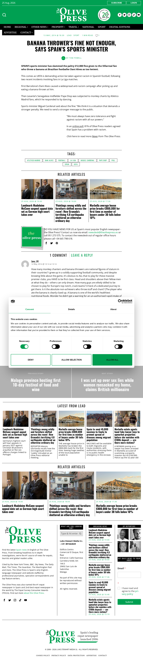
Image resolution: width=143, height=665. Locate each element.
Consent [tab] (29, 309)
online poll (77, 126)
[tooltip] (120, 15)
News (95, 136)
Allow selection (71, 360)
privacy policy (130, 593)
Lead (69, 35)
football (61, 160)
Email (122, 568)
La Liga (73, 160)
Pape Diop (103, 160)
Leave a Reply (82, 255)
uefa (76, 164)
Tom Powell (75, 58)
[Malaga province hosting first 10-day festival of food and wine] (35, 382)
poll (113, 160)
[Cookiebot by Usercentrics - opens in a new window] (120, 301)
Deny (31, 360)
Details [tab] (71, 309)
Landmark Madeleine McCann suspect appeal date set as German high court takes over (37, 210)
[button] (80, 533)
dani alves (49, 160)
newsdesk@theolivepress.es (103, 232)
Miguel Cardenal (87, 160)
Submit (129, 601)
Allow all (112, 360)
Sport (76, 35)
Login (134, 2)
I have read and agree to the (130, 591)
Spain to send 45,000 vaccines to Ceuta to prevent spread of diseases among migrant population (99, 434)
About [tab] (113, 309)
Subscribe (116, 2)
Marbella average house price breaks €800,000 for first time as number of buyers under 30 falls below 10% (105, 211)
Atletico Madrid (33, 160)
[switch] (56, 346)
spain (67, 164)
